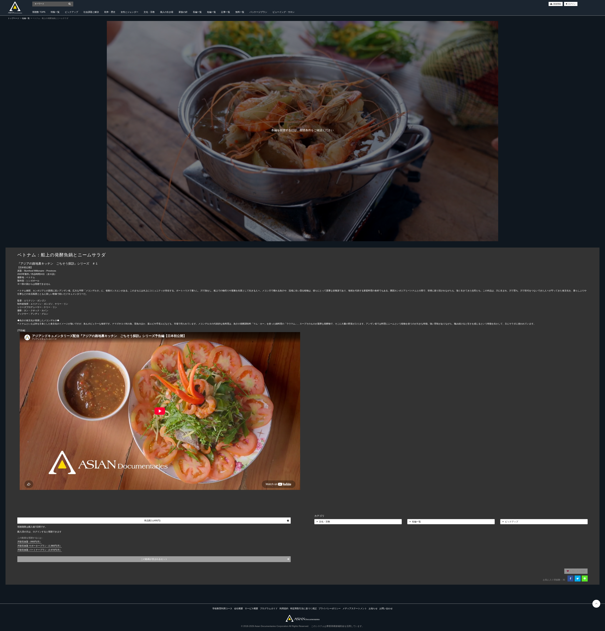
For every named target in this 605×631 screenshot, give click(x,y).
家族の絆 (183, 12)
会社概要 (238, 608)
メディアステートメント (355, 608)
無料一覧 (239, 12)
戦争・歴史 (109, 12)
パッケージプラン (258, 12)
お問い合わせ (386, 608)
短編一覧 (211, 12)
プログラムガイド (269, 608)
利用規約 (283, 608)
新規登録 (557, 4)
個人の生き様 (166, 12)
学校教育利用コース (222, 608)
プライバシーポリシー (330, 608)
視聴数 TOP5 (38, 12)
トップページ (13, 18)
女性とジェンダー (129, 12)
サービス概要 (251, 608)
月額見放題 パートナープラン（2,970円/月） (39, 550)
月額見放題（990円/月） (29, 541)
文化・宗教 (149, 12)
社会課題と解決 (91, 12)
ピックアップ (71, 12)
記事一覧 (225, 12)
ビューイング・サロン (284, 12)
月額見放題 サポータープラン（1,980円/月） (39, 545)
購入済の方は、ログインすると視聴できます (39, 531)
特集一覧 (55, 12)
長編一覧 (197, 12)
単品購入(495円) (152, 520)
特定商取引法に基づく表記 (303, 608)
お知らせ (373, 608)
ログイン (572, 4)
